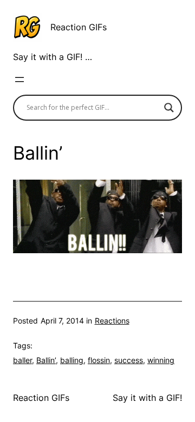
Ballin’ (46, 360)
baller (22, 360)
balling (71, 360)
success (128, 360)
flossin (99, 360)
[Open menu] (19, 79)
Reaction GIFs (78, 27)
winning (160, 360)
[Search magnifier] (169, 107)
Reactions (112, 320)
